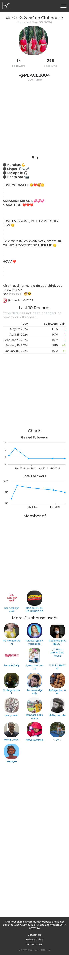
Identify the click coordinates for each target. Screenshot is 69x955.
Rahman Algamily (34, 692)
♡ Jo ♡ (57, 739)
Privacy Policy (34, 939)
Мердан (12, 761)
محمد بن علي (11, 715)
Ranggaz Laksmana (34, 716)
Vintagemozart (11, 692)
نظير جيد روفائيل (57, 715)
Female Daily (11, 665)
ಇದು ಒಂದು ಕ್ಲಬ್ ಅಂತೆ (11, 610)
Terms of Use (34, 944)
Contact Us (34, 934)
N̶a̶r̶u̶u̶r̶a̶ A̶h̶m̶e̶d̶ (34, 739)
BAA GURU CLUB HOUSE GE (34, 610)
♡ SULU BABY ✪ (57, 667)
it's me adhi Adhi (11, 642)
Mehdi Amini (11, 739)
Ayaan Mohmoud (34, 667)
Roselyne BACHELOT (57, 642)
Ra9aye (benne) (57, 692)
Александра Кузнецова (34, 642)
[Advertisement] (34, 120)
